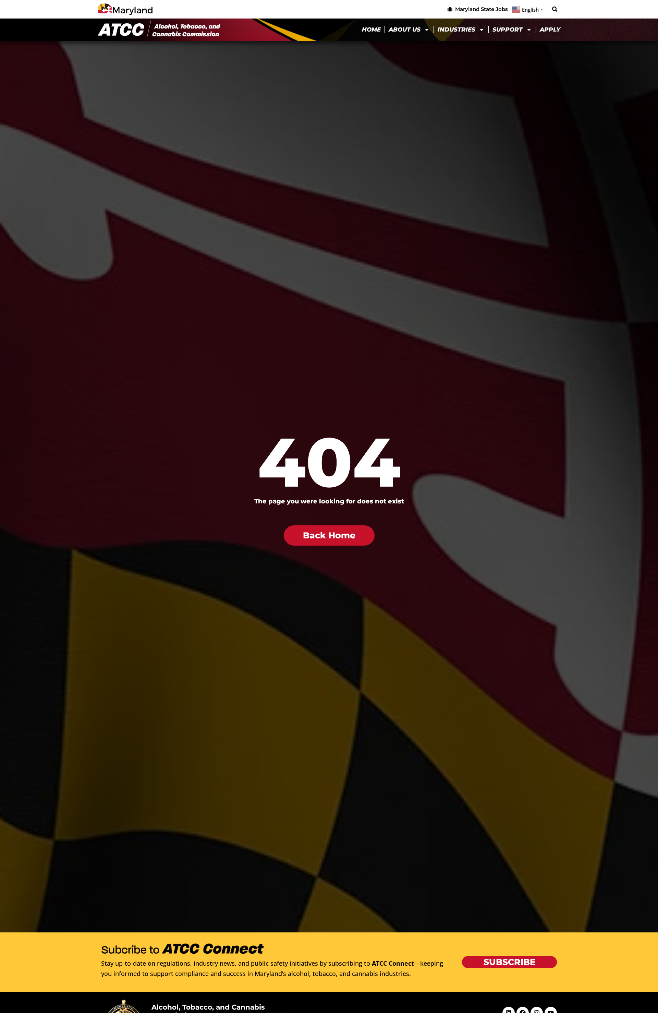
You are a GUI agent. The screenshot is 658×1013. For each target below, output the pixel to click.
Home (371, 29)
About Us (405, 29)
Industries (456, 29)
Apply (550, 29)
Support (507, 29)
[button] (554, 9)
